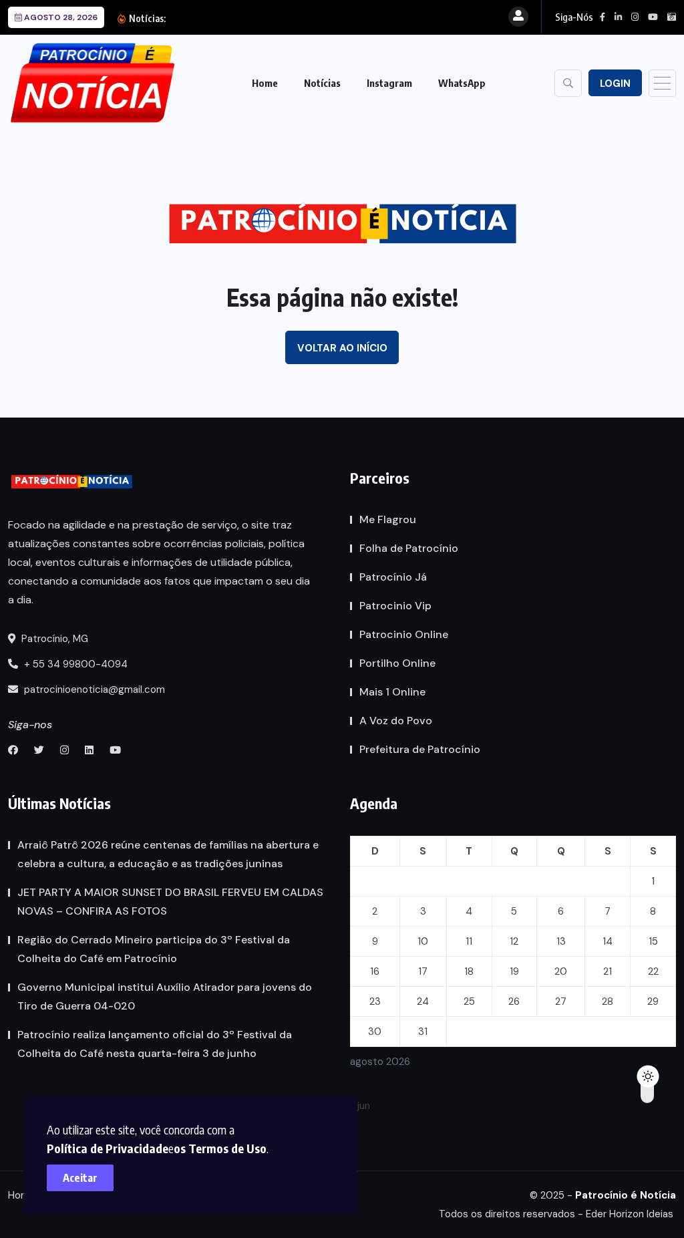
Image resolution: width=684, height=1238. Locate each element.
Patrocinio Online (403, 634)
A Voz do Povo (395, 721)
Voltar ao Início (342, 348)
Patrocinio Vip (395, 606)
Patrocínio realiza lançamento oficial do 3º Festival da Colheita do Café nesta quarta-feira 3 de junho (154, 1044)
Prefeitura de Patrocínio (419, 749)
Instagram (389, 83)
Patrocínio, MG (53, 638)
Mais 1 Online (392, 692)
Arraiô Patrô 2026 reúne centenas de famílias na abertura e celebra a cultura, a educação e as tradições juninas (168, 854)
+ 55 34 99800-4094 (74, 664)
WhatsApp (462, 83)
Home (265, 83)
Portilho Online (397, 663)
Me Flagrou (387, 519)
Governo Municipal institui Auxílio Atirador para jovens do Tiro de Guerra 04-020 (164, 996)
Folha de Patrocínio (408, 548)
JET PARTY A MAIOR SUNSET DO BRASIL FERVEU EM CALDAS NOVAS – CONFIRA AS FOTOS (170, 901)
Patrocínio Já (393, 577)
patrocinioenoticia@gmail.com (94, 689)
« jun (360, 1105)
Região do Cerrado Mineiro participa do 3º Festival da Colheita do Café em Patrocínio (153, 949)
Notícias (322, 83)
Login (615, 83)
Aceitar (80, 1178)
